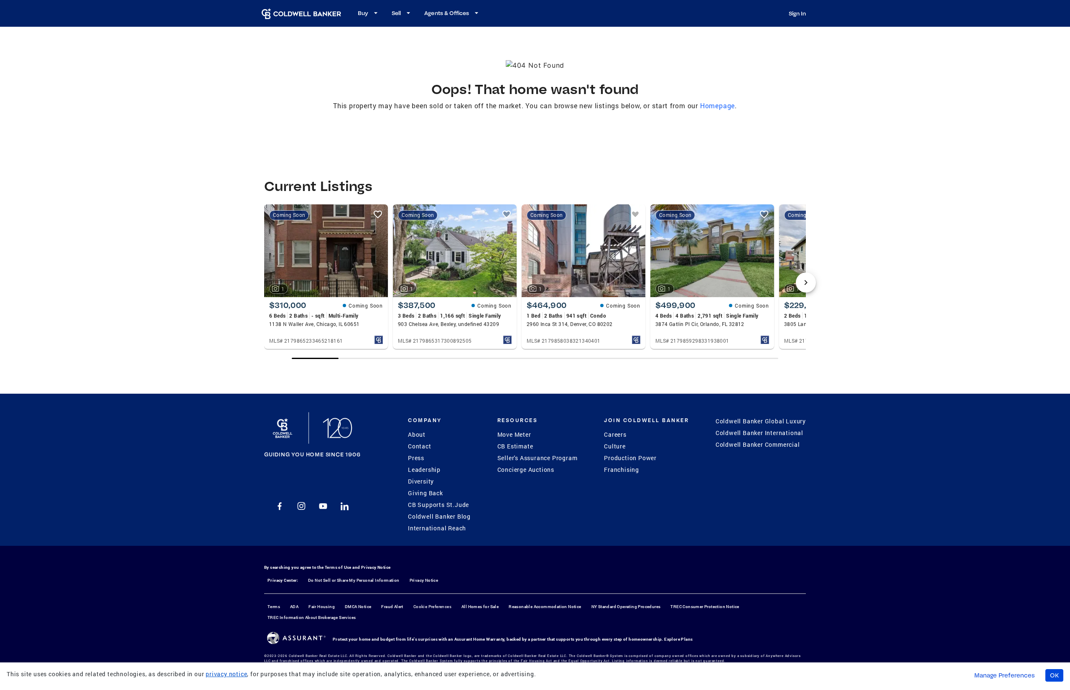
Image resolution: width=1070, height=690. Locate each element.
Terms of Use (338, 567)
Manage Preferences (1004, 675)
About (416, 434)
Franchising (621, 470)
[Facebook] (279, 506)
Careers (615, 434)
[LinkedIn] (344, 506)
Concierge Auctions (525, 470)
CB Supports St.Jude (438, 505)
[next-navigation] (806, 282)
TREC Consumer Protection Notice (704, 606)
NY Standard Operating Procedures (626, 606)
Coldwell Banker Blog (439, 516)
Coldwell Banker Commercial (758, 444)
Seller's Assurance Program (537, 458)
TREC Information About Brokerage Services (312, 617)
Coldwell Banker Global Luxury (761, 421)
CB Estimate (515, 446)
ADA (294, 606)
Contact (419, 446)
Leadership (424, 470)
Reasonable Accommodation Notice (545, 606)
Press (416, 458)
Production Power (630, 458)
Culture (615, 446)
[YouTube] (323, 506)
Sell (396, 13)
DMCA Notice (358, 606)
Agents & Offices (446, 13)
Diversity (421, 481)
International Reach (437, 528)
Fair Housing (321, 606)
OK (1054, 675)
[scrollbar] (535, 358)
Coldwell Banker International (759, 433)
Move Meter (514, 434)
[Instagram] (301, 506)
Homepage (717, 105)
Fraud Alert (392, 606)
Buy (363, 13)
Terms (274, 606)
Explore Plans (678, 639)
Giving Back (425, 493)
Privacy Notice (376, 567)
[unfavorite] (378, 214)
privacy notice (226, 674)
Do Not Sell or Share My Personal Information (354, 580)
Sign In (797, 13)
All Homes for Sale (480, 606)
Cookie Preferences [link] (432, 606)
